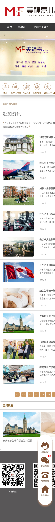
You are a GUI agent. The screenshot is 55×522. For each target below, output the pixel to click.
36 (48, 394)
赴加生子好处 (41, 27)
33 (30, 394)
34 (36, 394)
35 (42, 394)
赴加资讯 (13, 104)
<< (23, 394)
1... (17, 394)
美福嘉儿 (23, 27)
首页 (9, 27)
